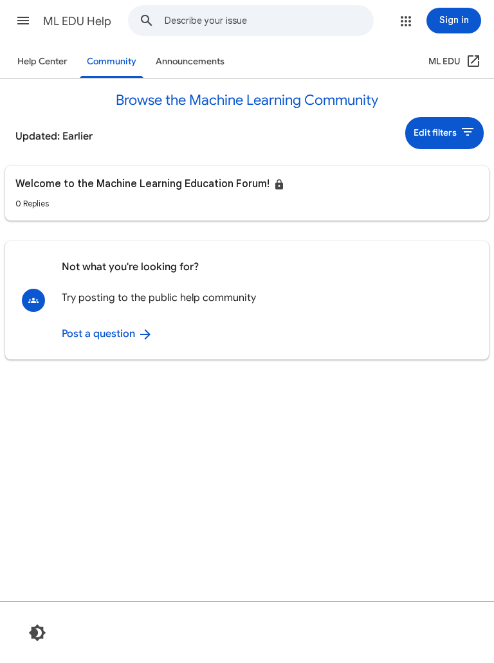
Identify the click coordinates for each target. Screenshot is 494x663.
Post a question (100, 333)
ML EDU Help (77, 21)
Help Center (42, 61)
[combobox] (269, 20)
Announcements (190, 61)
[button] (23, 20)
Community (111, 61)
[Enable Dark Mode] (37, 632)
